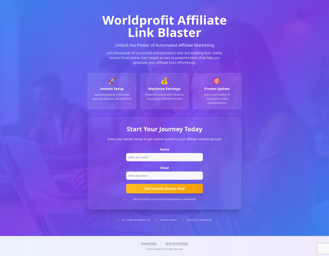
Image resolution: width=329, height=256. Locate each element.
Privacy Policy (148, 243)
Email (164, 168)
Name (164, 149)
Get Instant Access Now (164, 188)
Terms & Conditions (177, 243)
